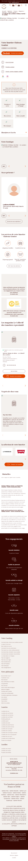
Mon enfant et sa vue (6, 646)
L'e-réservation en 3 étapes (7, 656)
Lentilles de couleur (6, 750)
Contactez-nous (5, 677)
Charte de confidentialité (7, 693)
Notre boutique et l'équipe (20, 105)
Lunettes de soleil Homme (7, 726)
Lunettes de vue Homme (7, 715)
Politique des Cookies (6, 691)
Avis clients (4, 697)
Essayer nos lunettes (16, 464)
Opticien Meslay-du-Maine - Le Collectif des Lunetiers (13, 353)
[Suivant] (25, 385)
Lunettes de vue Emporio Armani (9, 732)
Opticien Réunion (17, 800)
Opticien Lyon (23, 790)
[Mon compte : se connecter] (21, 5)
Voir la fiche (14, 371)
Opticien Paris (5, 790)
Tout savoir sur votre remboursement (10, 650)
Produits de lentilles (6, 752)
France (15, 11)
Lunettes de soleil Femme (7, 724)
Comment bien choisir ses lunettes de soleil (12, 642)
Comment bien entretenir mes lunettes (10, 652)
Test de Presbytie (5, 663)
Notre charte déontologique (8, 687)
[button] (18, 5)
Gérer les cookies (5, 703)
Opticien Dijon (6, 796)
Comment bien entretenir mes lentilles (10, 654)
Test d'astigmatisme (6, 667)
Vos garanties (4, 683)
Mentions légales (5, 689)
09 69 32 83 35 (14, 761)
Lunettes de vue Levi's (6, 736)
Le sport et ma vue (5, 644)
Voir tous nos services (14, 266)
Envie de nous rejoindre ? (14, 221)
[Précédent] (2, 385)
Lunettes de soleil (5, 722)
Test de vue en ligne (6, 659)
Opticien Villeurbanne (20, 794)
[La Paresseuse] (7, 452)
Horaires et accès (7, 105)
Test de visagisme (5, 657)
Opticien (10, 11)
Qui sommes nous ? (6, 675)
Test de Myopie (5, 665)
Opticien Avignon (15, 796)
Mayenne (21, 11)
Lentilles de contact (6, 748)
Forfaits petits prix (5, 719)
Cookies (14, 857)
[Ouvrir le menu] (26, 5)
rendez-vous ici (15, 2)
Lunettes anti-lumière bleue (8, 738)
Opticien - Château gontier (9, 12)
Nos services (7, 116)
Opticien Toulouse (7, 792)
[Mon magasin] (16, 5)
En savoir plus (14, 294)
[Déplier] (26, 132)
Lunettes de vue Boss (6, 730)
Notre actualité (21, 116)
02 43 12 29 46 (9, 62)
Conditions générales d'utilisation (9, 695)
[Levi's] (21, 452)
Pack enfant (4, 701)
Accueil (4, 11)
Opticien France (15, 798)
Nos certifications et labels (7, 681)
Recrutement (4, 679)
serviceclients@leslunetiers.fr (14, 763)
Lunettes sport (4, 721)
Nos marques (7, 126)
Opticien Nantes (17, 792)
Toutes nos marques (6, 740)
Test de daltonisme (5, 661)
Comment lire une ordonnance (8, 648)
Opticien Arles (10, 794)
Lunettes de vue (5, 711)
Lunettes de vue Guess (6, 728)
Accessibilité (4, 699)
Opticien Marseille (14, 790)
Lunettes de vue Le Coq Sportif (8, 734)
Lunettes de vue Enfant (7, 717)
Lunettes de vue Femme (7, 713)
